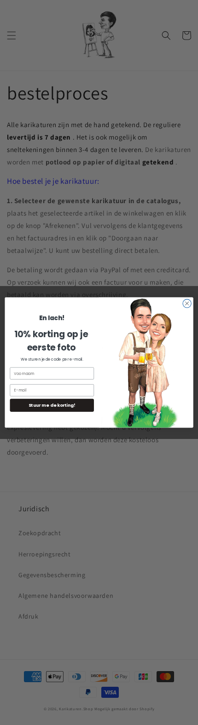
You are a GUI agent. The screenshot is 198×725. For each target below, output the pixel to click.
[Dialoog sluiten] (187, 303)
